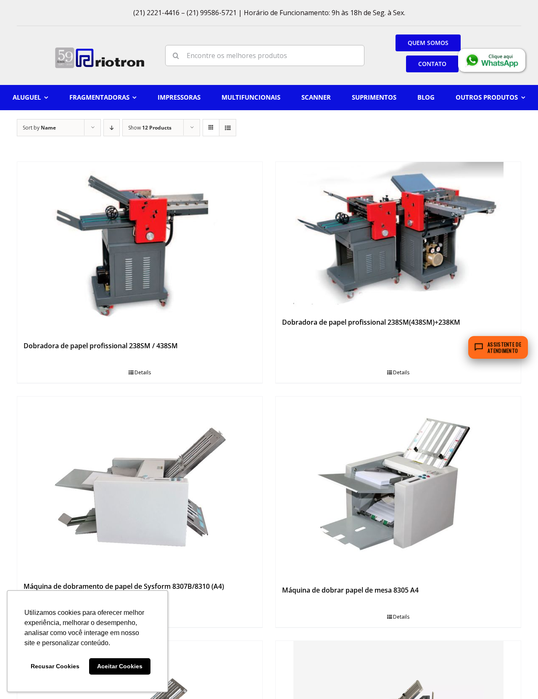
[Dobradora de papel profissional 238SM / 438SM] (139, 247)
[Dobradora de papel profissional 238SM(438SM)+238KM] (398, 236)
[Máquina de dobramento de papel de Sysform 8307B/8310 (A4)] (139, 485)
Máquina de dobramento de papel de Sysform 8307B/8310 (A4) (124, 586)
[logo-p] (99, 50)
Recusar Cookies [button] (55, 666)
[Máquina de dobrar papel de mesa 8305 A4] (398, 487)
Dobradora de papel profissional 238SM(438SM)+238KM (371, 322)
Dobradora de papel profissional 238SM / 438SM (101, 345)
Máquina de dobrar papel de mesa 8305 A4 (350, 590)
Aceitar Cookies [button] (119, 666)
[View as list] (227, 127)
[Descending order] (111, 127)
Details (142, 372)
